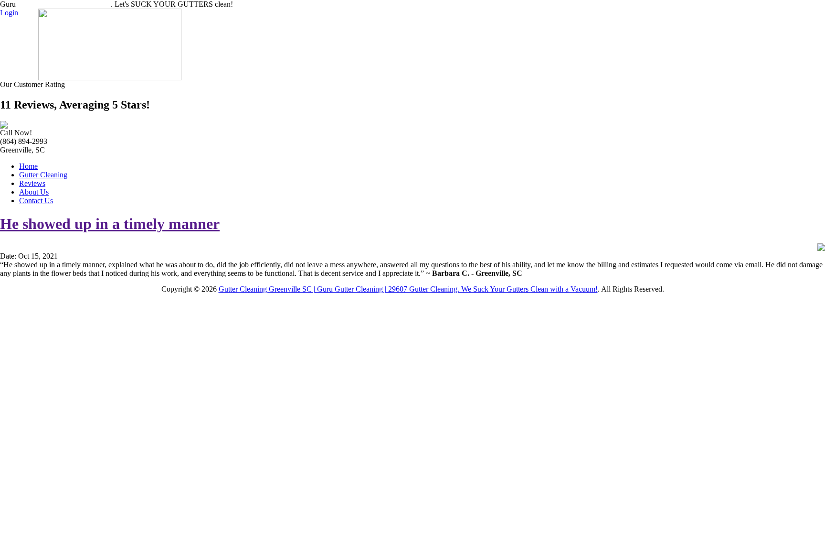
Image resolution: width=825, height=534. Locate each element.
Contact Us (36, 200)
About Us (34, 192)
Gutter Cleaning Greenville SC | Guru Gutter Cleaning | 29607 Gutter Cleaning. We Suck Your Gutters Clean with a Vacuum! (408, 289)
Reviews (32, 183)
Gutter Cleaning (43, 175)
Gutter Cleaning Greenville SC (64, 4)
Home (28, 166)
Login (9, 13)
